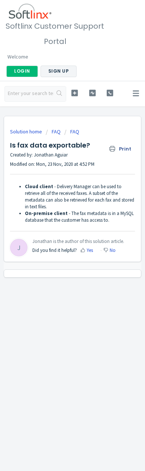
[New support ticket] (74, 93)
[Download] (59, 232)
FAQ (56, 131)
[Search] (60, 93)
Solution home (26, 131)
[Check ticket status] (92, 93)
